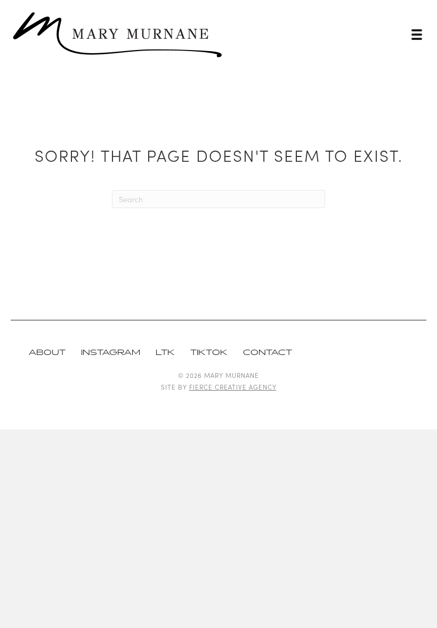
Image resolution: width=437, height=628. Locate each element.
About (47, 353)
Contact (267, 353)
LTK (165, 353)
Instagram (110, 353)
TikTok (209, 353)
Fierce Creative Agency (233, 386)
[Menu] (416, 35)
